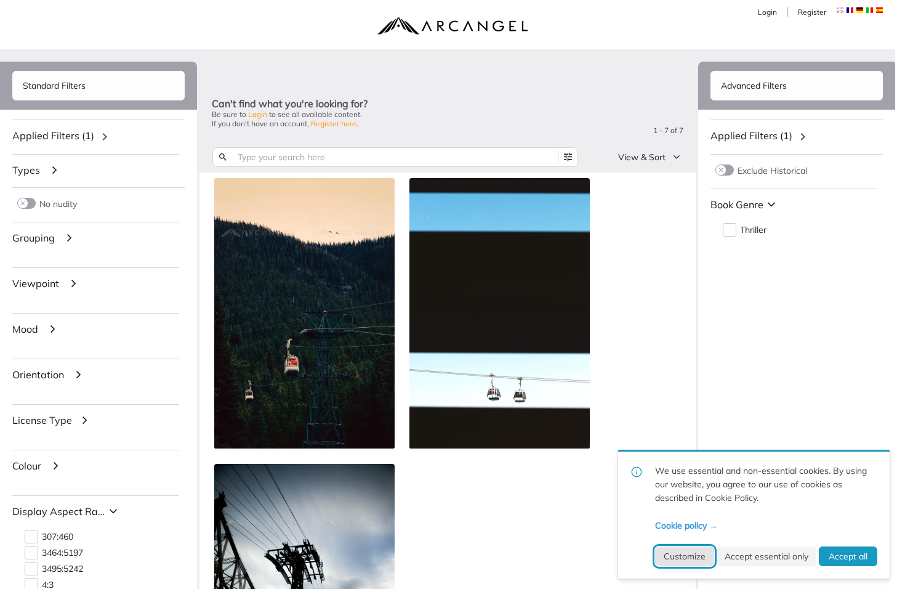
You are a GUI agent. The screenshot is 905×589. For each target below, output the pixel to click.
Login (767, 12)
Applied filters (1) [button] (53, 135)
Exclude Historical (772, 170)
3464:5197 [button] (62, 553)
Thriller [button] (753, 230)
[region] (98, 137)
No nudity (58, 203)
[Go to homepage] (452, 25)
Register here (333, 123)
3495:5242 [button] (62, 569)
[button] (850, 10)
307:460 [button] (57, 537)
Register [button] (812, 12)
